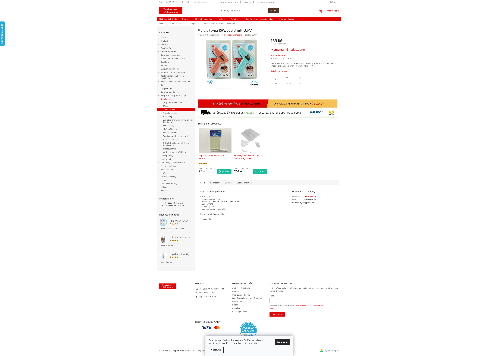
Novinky (164, 37)
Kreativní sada (167, 99)
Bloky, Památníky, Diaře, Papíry (174, 95)
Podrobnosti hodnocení (231, 35)
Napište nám (237, 301)
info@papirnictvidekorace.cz (211, 289)
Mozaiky (166, 106)
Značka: (251, 35)
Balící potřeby (167, 169)
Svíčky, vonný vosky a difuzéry (174, 72)
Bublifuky (165, 62)
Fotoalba (164, 44)
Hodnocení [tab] (215, 183)
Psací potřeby (166, 159)
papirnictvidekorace (207, 296)
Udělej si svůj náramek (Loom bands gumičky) (176, 144)
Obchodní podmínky (265, 2)
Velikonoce (165, 187)
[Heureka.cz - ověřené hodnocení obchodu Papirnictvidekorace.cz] (248, 330)
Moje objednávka (239, 311)
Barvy (163, 85)
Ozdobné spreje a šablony (174, 152)
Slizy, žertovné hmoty (172, 102)
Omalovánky (168, 125)
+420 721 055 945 (206, 292)
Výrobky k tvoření (170, 113)
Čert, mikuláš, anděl (169, 166)
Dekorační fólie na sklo (170, 55)
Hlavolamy (167, 116)
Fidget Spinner (169, 149)
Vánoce (164, 190)
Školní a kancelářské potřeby (173, 58)
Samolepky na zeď (168, 51)
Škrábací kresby (170, 129)
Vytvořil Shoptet (332, 350)
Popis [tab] (202, 183)
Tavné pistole (169, 109)
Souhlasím (282, 342)
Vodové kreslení (170, 132)
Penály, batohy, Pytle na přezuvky (175, 81)
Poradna (236, 305)
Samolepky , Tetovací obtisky (173, 162)
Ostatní (164, 180)
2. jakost (164, 41)
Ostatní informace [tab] (245, 183)
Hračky (164, 173)
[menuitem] (168, 19)
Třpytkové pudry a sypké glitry (176, 136)
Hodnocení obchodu (228, 2)
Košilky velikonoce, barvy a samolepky (172, 77)
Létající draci (166, 88)
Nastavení (216, 349)
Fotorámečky (166, 48)
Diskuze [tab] (228, 183)
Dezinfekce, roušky (169, 183)
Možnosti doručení (279, 55)
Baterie (164, 65)
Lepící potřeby (167, 155)
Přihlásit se (277, 314)
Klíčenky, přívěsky (168, 176)
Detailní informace (279, 71)
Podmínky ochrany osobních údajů (247, 298)
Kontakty (236, 308)
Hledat (273, 11)
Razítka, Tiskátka (170, 139)
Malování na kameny (170, 69)
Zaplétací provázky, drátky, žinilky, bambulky (178, 121)
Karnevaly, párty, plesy (170, 92)
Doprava (246, 2)
